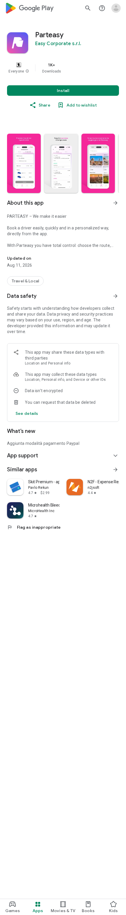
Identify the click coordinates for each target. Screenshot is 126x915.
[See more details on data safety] (27, 413)
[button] (27, 71)
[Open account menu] (116, 8)
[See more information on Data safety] (115, 296)
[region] (63, 67)
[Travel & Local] (25, 281)
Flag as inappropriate (34, 527)
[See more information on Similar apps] (115, 470)
